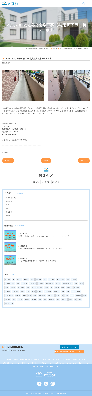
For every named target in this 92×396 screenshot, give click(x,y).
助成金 (19, 279)
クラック (7, 291)
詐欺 (32, 279)
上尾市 (20, 299)
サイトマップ (55, 366)
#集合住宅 (36, 182)
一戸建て (9, 215)
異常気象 (13, 287)
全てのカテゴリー (12, 198)
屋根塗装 (9, 201)
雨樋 (62, 291)
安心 (45, 279)
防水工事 (64, 299)
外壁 (18, 283)
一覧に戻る (46, 160)
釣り (72, 295)
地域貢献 (78, 295)
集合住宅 (17, 295)
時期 (58, 299)
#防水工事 (55, 182)
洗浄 (34, 295)
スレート (40, 283)
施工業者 (38, 279)
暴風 (84, 295)
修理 (62, 287)
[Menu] (88, 3)
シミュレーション (67, 283)
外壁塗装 (27, 299)
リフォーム (5, 152)
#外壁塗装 (46, 182)
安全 (24, 295)
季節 (76, 283)
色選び (46, 287)
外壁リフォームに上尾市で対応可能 (14, 140)
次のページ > (84, 160)
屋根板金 (26, 279)
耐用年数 (51, 299)
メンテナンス (60, 279)
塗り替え (9, 212)
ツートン (39, 291)
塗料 (7, 208)
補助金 (34, 299)
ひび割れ (15, 291)
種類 (45, 299)
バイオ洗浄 (42, 295)
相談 (68, 291)
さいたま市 (48, 291)
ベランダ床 (33, 283)
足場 (29, 295)
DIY (13, 279)
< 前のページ (8, 160)
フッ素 (22, 291)
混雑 (6, 287)
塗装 (14, 299)
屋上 (57, 295)
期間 (79, 299)
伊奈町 (74, 279)
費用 (70, 299)
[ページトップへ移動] (88, 349)
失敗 (28, 287)
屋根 (33, 291)
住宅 (28, 291)
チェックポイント (37, 287)
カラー (57, 287)
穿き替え (69, 287)
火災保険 (51, 279)
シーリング (50, 295)
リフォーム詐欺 (9, 283)
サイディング (9, 303)
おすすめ (7, 299)
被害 (66, 295)
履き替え (76, 287)
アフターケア (9, 295)
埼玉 (68, 279)
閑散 (81, 283)
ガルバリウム (49, 283)
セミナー (7, 279)
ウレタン (24, 283)
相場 (40, 299)
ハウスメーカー (76, 291)
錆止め (58, 283)
